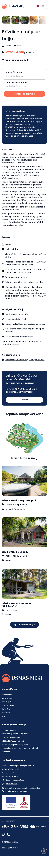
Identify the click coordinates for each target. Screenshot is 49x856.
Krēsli (21, 293)
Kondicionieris (11, 293)
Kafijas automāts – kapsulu (17, 290)
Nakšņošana (7, 694)
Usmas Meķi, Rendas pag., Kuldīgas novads (24, 359)
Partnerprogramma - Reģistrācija (15, 734)
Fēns (7, 287)
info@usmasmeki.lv (26, 127)
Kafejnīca (6, 709)
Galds (13, 287)
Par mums (6, 712)
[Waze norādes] (9, 783)
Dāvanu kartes (8, 705)
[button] (24, 400)
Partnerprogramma (10, 730)
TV (44, 295)
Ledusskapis (29, 293)
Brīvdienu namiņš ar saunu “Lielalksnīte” (17, 605)
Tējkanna (24, 295)
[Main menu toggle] (43, 6)
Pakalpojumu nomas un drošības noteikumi (20, 748)
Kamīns (34, 290)
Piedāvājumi (7, 702)
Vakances (6, 716)
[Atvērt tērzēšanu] (44, 851)
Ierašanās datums (15, 72)
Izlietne (39, 287)
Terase (32, 295)
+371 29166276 (8, 773)
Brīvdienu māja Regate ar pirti (19, 500)
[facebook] (8, 834)
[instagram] (3, 834)
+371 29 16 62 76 (23, 388)
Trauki (39, 295)
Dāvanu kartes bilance (11, 737)
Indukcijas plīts (28, 287)
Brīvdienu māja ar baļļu (15, 551)
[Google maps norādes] (13, 780)
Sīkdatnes (6, 752)
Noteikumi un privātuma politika (15, 744)
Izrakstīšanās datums (16, 82)
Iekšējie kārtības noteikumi (13, 741)
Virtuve (8, 298)
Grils (18, 287)
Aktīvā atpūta (7, 698)
